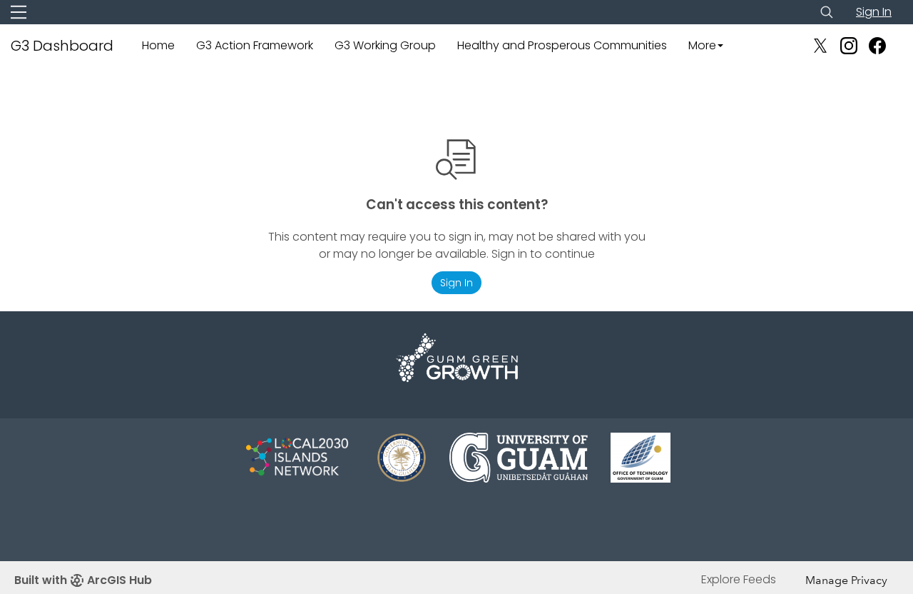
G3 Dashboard (62, 46)
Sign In (874, 12)
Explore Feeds (738, 579)
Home (158, 45)
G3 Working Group (385, 45)
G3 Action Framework (254, 45)
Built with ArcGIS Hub (83, 580)
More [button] (702, 45)
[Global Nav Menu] (18, 12)
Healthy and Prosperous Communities (562, 45)
